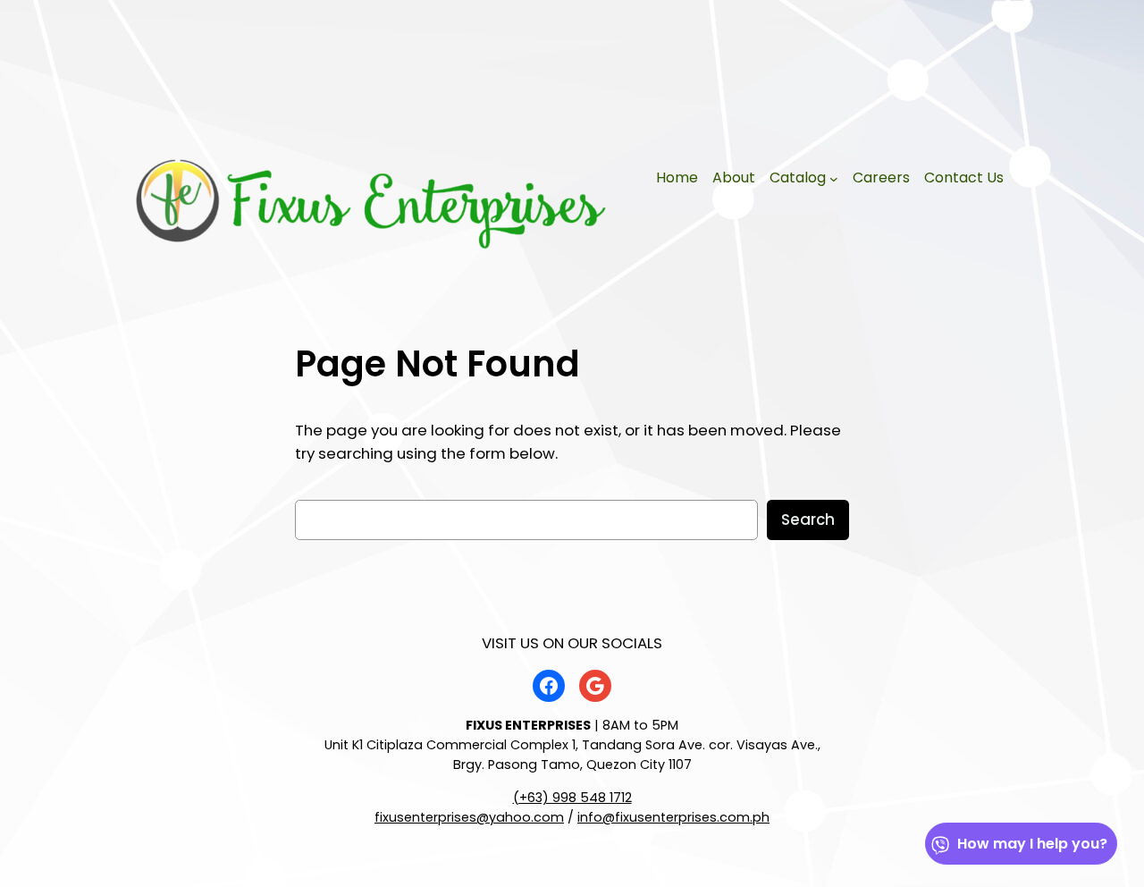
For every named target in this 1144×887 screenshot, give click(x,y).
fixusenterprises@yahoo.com (469, 817)
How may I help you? (1032, 843)
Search (808, 519)
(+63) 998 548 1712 (572, 798)
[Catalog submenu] (833, 178)
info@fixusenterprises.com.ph (673, 817)
